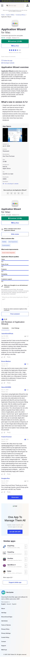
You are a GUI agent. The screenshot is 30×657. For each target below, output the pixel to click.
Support (3, 645)
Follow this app (7, 60)
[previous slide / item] (4, 135)
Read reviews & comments (8, 56)
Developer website (8, 63)
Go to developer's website (11, 183)
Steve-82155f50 (6, 387)
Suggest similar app (15, 582)
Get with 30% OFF (15, 532)
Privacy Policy (5, 629)
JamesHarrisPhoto (7, 333)
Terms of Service (6, 625)
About (3, 608)
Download (16, 41)
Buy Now (16, 46)
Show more (15, 497)
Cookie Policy (5, 637)
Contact (3, 641)
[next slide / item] (26, 135)
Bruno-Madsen (6, 361)
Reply (8, 357)
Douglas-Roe (5, 478)
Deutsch (9, 604)
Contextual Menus (21, 15)
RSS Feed (4, 649)
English (3, 604)
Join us (26, 1)
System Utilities (10, 15)
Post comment (15, 314)
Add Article (4, 621)
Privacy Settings (6, 633)
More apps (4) (7, 577)
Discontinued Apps (6, 616)
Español (14, 604)
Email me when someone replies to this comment (15, 309)
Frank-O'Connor (6, 437)
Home (2, 15)
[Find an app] (7, 6)
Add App (3, 612)
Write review (15, 234)
